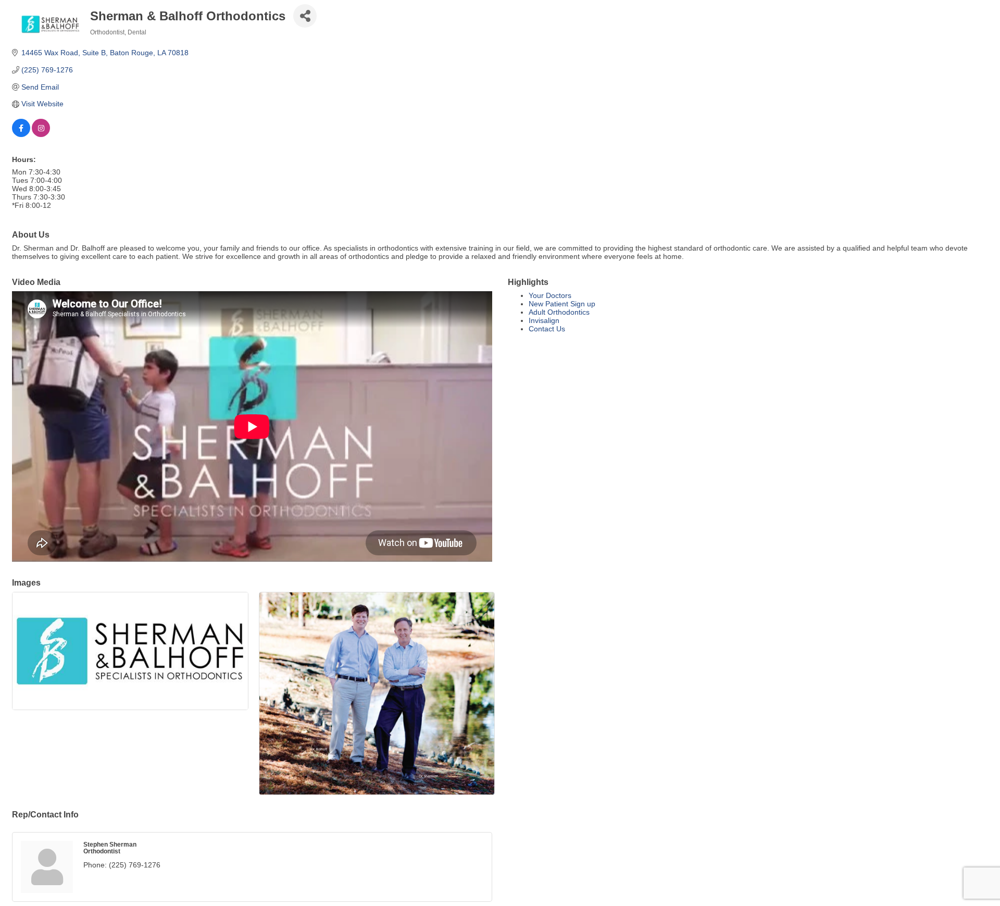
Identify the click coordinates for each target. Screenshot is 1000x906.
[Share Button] (305, 16)
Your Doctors (550, 295)
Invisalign (544, 320)
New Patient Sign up (562, 304)
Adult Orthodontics (559, 312)
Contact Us (547, 329)
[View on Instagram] (41, 134)
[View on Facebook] (21, 134)
